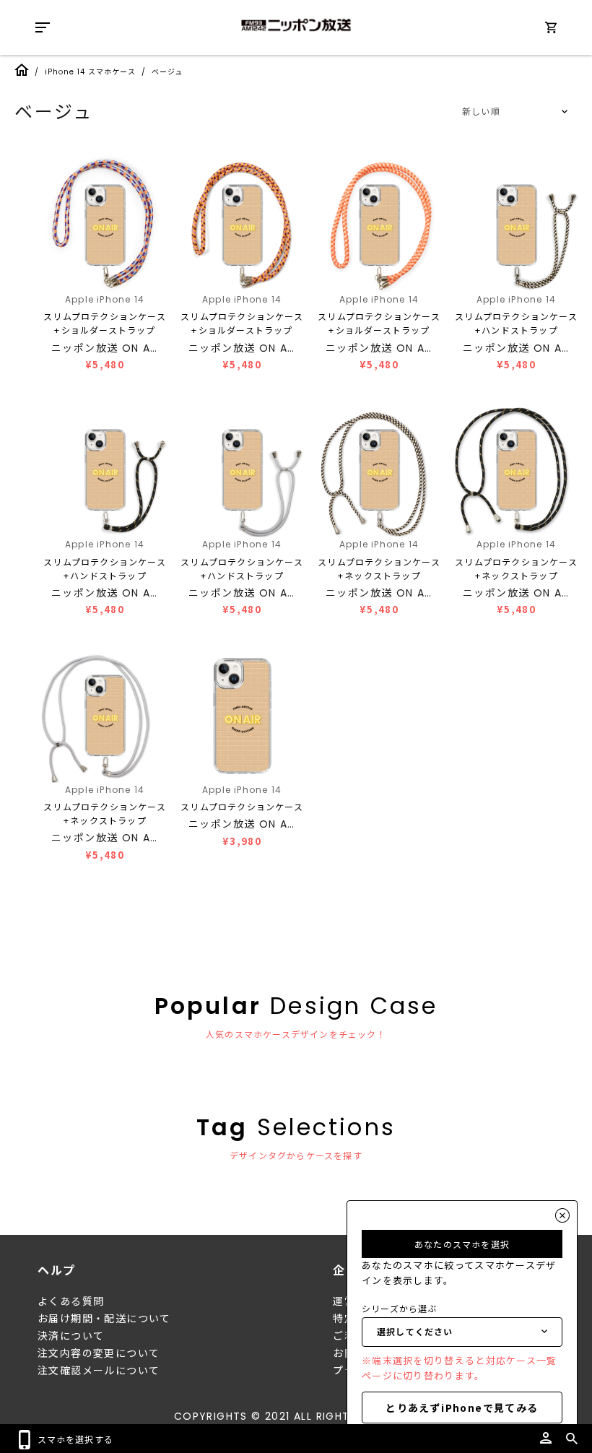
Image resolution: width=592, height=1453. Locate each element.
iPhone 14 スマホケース (90, 71)
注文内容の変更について (99, 1353)
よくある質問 (71, 1301)
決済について (71, 1336)
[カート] (551, 30)
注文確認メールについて (99, 1370)
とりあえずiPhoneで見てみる (462, 1407)
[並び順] (513, 112)
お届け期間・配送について (104, 1318)
